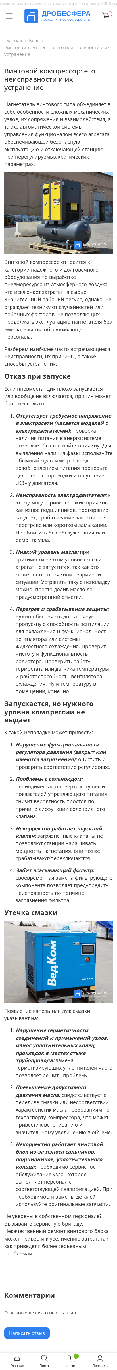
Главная (13, 40)
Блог (34, 40)
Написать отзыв (27, 1333)
